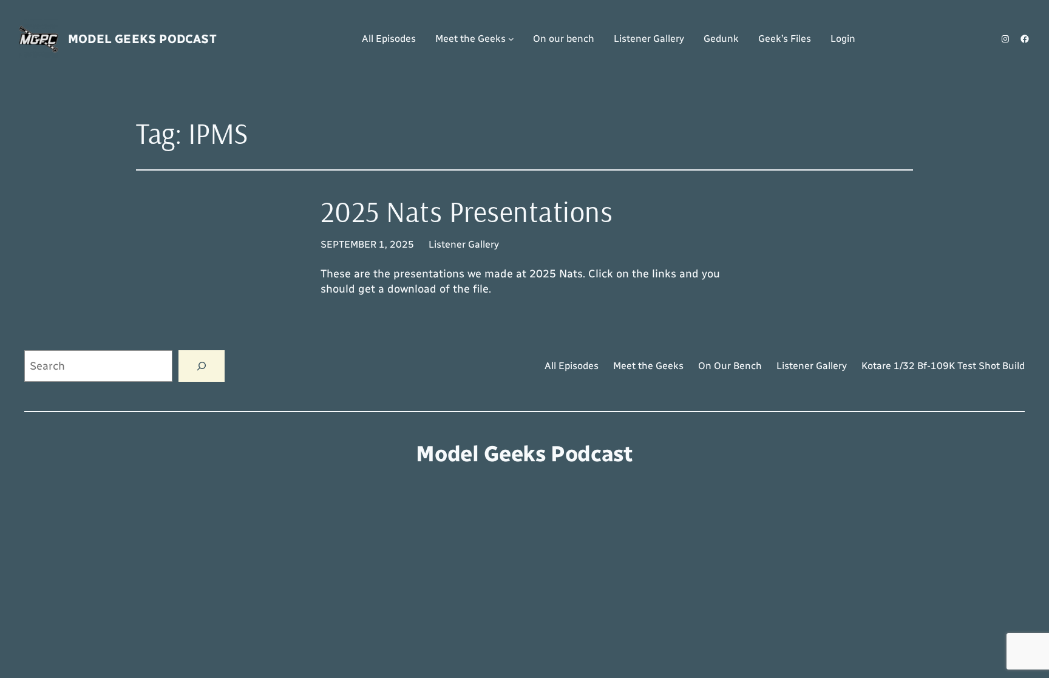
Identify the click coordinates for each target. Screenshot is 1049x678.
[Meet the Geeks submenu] (511, 39)
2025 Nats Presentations (467, 211)
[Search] (201, 366)
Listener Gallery (464, 244)
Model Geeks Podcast (142, 39)
